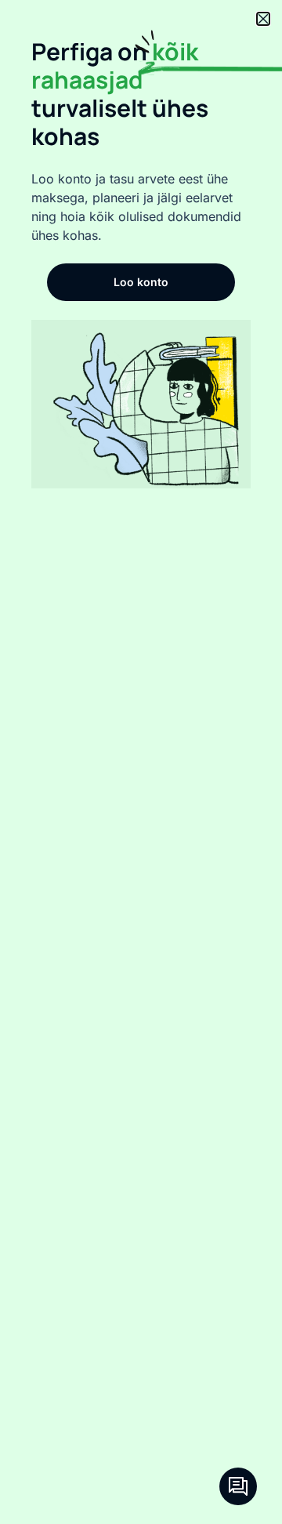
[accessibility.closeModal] (263, 19)
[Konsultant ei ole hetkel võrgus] (238, 1486)
